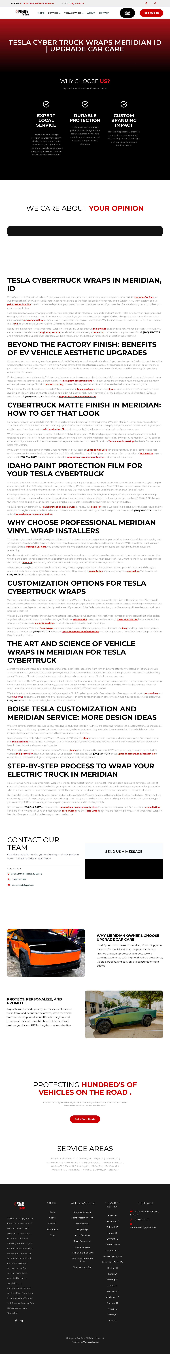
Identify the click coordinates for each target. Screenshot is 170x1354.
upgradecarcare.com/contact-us (77, 396)
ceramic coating (33, 320)
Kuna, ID (112, 1274)
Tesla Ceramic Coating (82, 1252)
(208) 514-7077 (19, 879)
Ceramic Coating (82, 1212)
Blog (52, 1235)
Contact (104, 13)
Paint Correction (82, 1241)
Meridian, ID (112, 1291)
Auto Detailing (82, 1235)
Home (52, 1212)
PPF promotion (24, 754)
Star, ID (112, 1320)
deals (72, 750)
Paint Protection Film (82, 1217)
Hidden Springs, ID (112, 1256)
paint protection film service (59, 507)
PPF (16, 323)
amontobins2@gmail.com (23, 885)
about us (27, 562)
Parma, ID (112, 1314)
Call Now (127, 13)
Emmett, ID (112, 1239)
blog (110, 389)
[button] (55, 13)
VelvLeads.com (91, 1342)
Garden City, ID (112, 1244)
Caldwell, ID (112, 1227)
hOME (41, 13)
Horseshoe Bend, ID (112, 1262)
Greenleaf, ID (112, 1250)
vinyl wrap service (50, 332)
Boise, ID (112, 1215)
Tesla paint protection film (76, 381)
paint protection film (19, 304)
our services (151, 693)
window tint (80, 619)
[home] (23, 13)
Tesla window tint (127, 619)
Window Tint (82, 1223)
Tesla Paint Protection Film (82, 1260)
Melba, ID (112, 1285)
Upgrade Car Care (144, 297)
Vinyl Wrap (82, 1229)
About (91, 13)
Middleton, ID (112, 1297)
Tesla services (85, 389)
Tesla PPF (96, 507)
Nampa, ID (112, 1303)
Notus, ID (112, 1309)
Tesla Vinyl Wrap (82, 1247)
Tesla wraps (99, 329)
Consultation (52, 1229)
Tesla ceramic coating (121, 441)
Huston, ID (112, 1268)
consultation (96, 571)
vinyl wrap (17, 697)
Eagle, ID (112, 1233)
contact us (97, 332)
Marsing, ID (112, 1279)
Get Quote (151, 13)
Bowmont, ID (112, 1221)
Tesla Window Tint (82, 1267)
